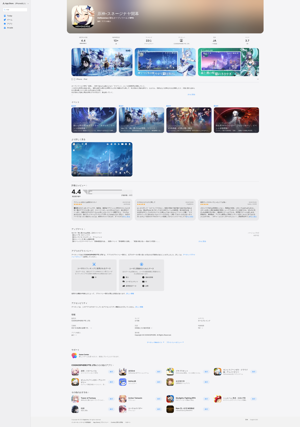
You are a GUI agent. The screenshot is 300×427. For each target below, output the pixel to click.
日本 (246, 419)
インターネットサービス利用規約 (81, 422)
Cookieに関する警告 (117, 422)
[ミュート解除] (125, 173)
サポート (128, 422)
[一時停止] (120, 173)
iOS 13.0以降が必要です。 (80, 328)
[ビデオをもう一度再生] (75, 173)
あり (73, 335)
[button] (15, 16)
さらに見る (191, 94)
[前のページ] (69, 62)
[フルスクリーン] (129, 173)
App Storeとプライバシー (100, 422)
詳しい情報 (130, 293)
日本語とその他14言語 (142, 328)
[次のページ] (261, 62)
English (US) (254, 419)
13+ (199, 328)
